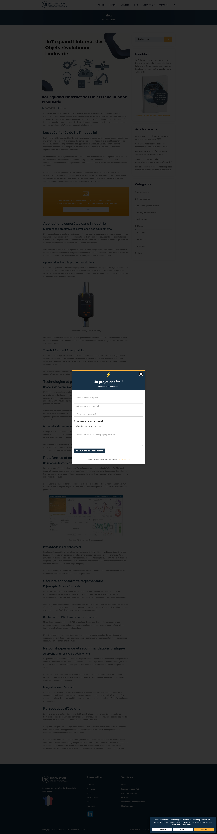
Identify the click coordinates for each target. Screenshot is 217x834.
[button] (141, 374)
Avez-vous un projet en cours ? (89, 421)
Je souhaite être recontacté (89, 450)
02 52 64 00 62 (125, 459)
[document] (108, 417)
